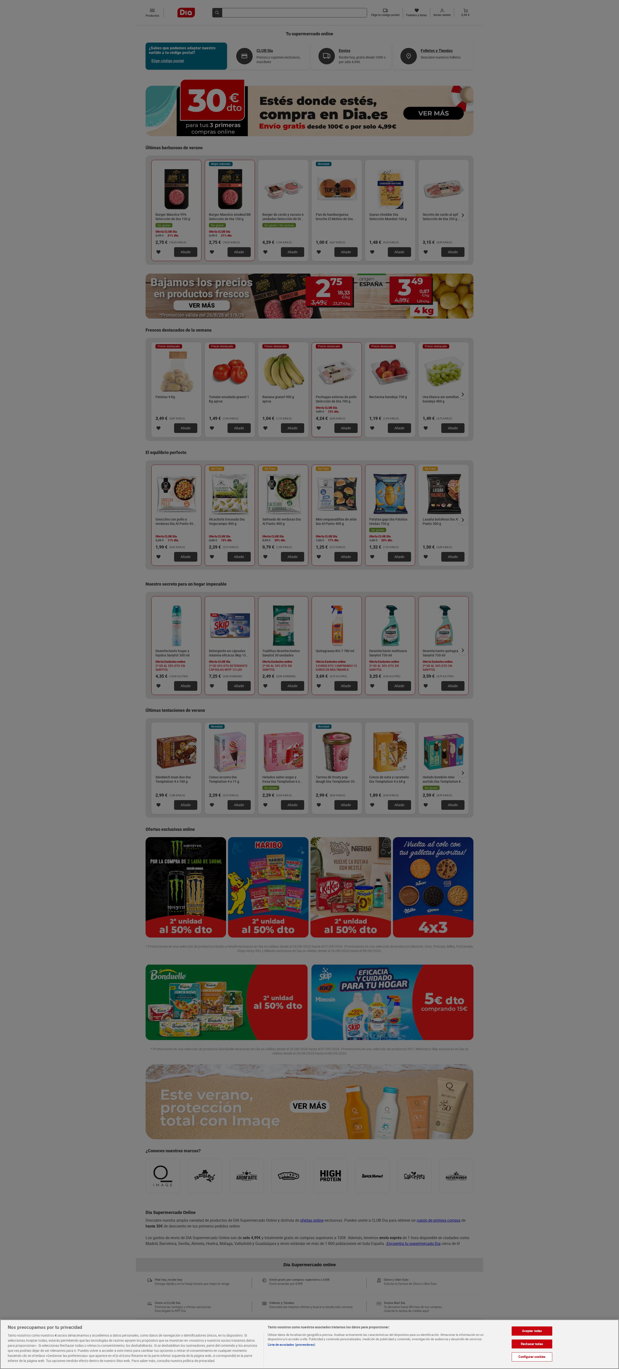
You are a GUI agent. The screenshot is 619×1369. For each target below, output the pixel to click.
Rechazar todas (532, 1343)
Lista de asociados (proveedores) (291, 1344)
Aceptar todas (532, 1331)
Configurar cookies (531, 1356)
